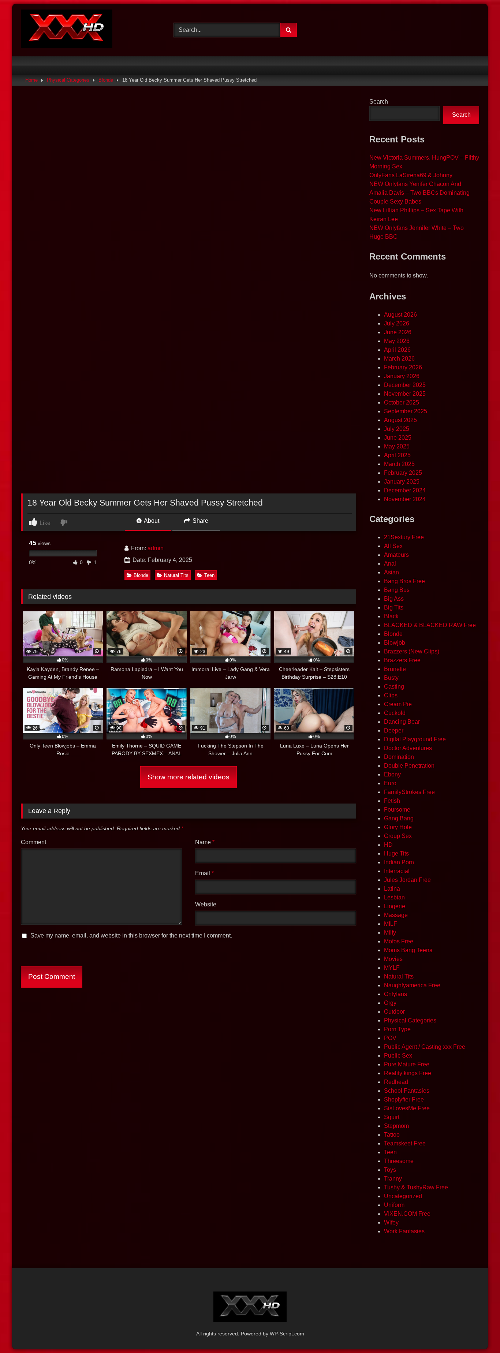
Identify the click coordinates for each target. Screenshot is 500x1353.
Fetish (392, 801)
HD (388, 845)
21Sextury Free (404, 537)
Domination (399, 757)
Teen (209, 575)
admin (156, 548)
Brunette (395, 669)
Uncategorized (403, 1196)
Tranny (393, 1178)
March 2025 (399, 464)
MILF (390, 924)
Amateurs (396, 555)
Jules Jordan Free (407, 880)
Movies (393, 959)
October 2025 (401, 402)
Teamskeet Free (405, 1143)
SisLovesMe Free (407, 1108)
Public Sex (398, 1055)
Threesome (399, 1161)
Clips (391, 695)
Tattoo (392, 1135)
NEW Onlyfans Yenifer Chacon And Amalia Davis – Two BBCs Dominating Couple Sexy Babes (419, 193)
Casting (394, 686)
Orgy (390, 1003)
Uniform (394, 1205)
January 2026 (401, 376)
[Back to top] (477, 1331)
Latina (392, 889)
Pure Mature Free (406, 1064)
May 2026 (397, 341)
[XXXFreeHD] (66, 30)
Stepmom (396, 1126)
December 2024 (405, 490)
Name (204, 842)
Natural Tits (176, 575)
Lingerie (394, 906)
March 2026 (399, 358)
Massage (396, 915)
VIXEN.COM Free (407, 1214)
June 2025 (397, 438)
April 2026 (397, 350)
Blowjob (394, 643)
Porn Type (397, 1029)
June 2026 (397, 332)
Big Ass (394, 599)
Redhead (396, 1082)
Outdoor (394, 1012)
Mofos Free (398, 941)
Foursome (397, 809)
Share (199, 521)
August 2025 (400, 420)
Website (205, 904)
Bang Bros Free (404, 581)
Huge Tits (396, 853)
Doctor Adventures (408, 748)
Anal (390, 563)
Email (204, 873)
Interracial (397, 871)
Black (391, 616)
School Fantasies (406, 1091)
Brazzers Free (402, 660)
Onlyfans (395, 994)
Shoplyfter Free (404, 1099)
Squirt (391, 1117)
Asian (391, 572)
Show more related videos (189, 777)
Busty (391, 678)
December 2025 (405, 385)
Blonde (105, 80)
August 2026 (400, 315)
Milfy (390, 932)
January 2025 (401, 481)
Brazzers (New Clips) (411, 651)
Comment (33, 842)
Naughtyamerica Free (412, 985)
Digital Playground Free (415, 739)
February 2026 (403, 367)
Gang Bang (399, 818)
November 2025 (405, 394)
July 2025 (396, 429)
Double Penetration (409, 766)
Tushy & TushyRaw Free (416, 1187)
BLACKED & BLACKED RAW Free (430, 625)
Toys (390, 1170)
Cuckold (395, 713)
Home (31, 80)
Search (378, 101)
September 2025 (405, 411)
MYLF (392, 968)
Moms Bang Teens (408, 950)
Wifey (391, 1222)
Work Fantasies (404, 1231)
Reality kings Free (407, 1073)
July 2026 (396, 323)
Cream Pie (398, 704)
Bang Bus (397, 590)
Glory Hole (398, 827)
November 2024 (405, 499)
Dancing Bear (402, 722)
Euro (390, 783)
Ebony (392, 774)
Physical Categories (68, 80)
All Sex (393, 546)
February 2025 (403, 473)
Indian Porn (399, 862)
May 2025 (397, 446)
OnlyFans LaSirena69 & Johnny (410, 175)
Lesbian (394, 897)
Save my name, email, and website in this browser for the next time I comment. (131, 935)
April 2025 (397, 455)
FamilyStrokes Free (409, 792)
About (151, 521)
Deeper (393, 730)
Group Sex (398, 836)
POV (390, 1038)
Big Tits (393, 607)
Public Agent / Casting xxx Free (424, 1047)
